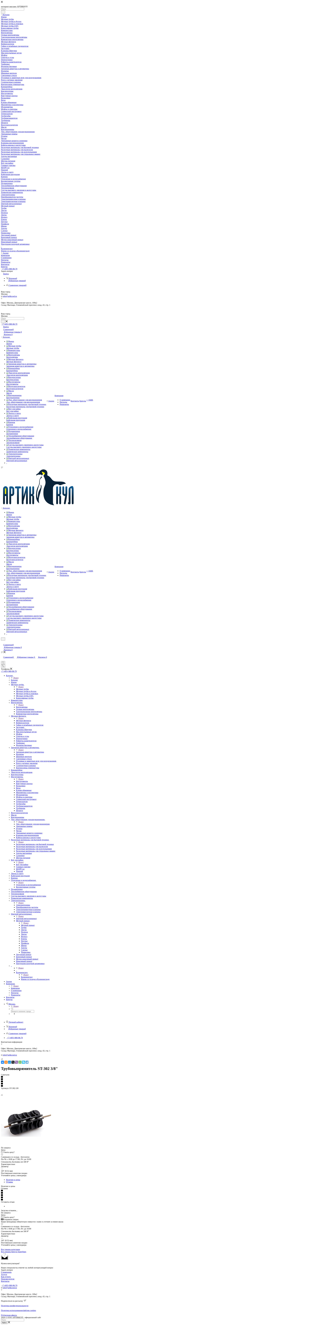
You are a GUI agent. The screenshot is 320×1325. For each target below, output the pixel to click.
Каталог (14, 680)
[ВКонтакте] (2, 1062)
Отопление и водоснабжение (28, 885)
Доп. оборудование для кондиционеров (33, 824)
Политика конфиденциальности (14, 1306)
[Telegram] (27, 1062)
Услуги (4, 1274)
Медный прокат (28, 925)
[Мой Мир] (9, 1062)
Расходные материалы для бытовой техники (35, 844)
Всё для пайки (22, 864)
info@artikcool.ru (10, 296)
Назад (16, 678)
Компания (15, 988)
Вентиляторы (22, 707)
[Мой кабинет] (2, 642)
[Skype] (23, 1062)
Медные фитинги (23, 720)
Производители (7, 1279)
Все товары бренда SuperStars (13, 1252)
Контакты (5, 1281)
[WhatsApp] (20, 1062)
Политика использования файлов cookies (18, 1310)
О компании (6, 1272)
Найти (4, 1323)
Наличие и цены (13, 1180)
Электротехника (23, 905)
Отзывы (9, 1182)
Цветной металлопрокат (26, 918)
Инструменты (22, 781)
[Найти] (3, 12)
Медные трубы (22, 689)
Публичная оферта (9, 1315)
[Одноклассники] (6, 1062)
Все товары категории (10, 1249)
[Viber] (16, 1062)
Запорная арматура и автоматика (30, 752)
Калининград (26, 977)
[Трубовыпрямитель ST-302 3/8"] (26, 1145)
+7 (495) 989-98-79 (9, 269)
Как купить (6, 1277)
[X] (13, 1062)
